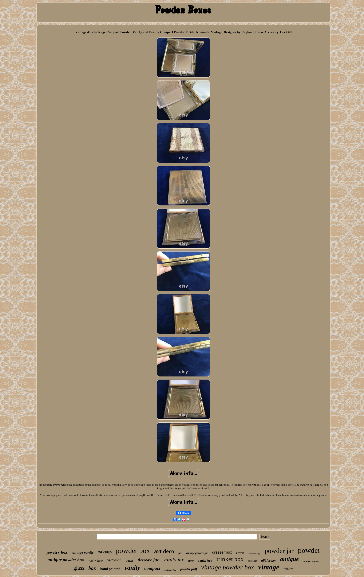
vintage (268, 567)
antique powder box (66, 559)
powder (309, 550)
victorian (114, 560)
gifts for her (170, 570)
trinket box (230, 559)
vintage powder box (227, 567)
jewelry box (56, 552)
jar (180, 552)
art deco (164, 551)
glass (78, 568)
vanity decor (95, 560)
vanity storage (254, 553)
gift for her (268, 560)
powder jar (279, 550)
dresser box (222, 552)
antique (289, 559)
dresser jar (148, 559)
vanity (132, 567)
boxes (130, 560)
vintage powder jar (197, 552)
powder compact (311, 561)
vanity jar (173, 559)
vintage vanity (83, 552)
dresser (240, 552)
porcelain (252, 560)
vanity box (205, 560)
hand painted (110, 569)
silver (191, 560)
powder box (133, 550)
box (92, 568)
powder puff (188, 569)
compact (152, 568)
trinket (288, 569)
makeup (105, 552)
